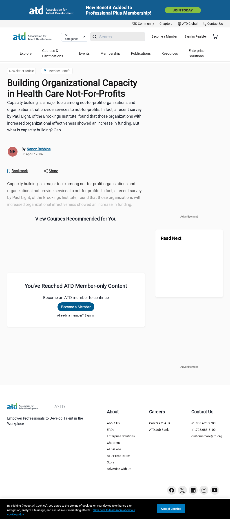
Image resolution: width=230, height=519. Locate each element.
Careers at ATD (159, 423)
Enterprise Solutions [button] (196, 53)
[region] (115, 509)
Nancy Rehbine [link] (39, 149)
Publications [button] (141, 53)
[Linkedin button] (193, 490)
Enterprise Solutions (121, 436)
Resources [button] (169, 53)
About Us (113, 423)
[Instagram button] (203, 490)
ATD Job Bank (159, 429)
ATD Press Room (118, 456)
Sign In (89, 315)
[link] (143, 23)
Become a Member (164, 36)
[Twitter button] (182, 490)
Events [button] (84, 53)
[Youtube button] (214, 490)
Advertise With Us (119, 469)
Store (110, 462)
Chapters (113, 443)
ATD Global (114, 449)
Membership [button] (110, 53)
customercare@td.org (206, 436)
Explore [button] (25, 53)
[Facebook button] (171, 490)
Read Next (171, 238)
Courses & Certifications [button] (52, 53)
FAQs (110, 429)
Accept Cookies (171, 508)
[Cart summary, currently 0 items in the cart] (216, 36)
